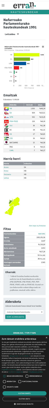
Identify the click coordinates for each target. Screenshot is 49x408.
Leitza (6, 178)
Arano (6, 167)
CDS (11, 138)
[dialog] (24, 371)
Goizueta (7, 174)
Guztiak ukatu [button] (24, 399)
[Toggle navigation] (3, 5)
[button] (24, 404)
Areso (6, 171)
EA (11, 113)
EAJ (11, 125)
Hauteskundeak (24, 12)
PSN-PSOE (14, 121)
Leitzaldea (11, 34)
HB (11, 108)
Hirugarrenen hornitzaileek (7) (20, 356)
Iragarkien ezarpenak (9, 370)
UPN (11, 117)
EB (11, 134)
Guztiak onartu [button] (24, 393)
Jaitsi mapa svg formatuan (37, 225)
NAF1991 (41, 234)
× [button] (46, 338)
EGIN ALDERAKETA (15, 317)
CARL (12, 150)
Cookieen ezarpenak (15, 372)
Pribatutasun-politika (36, 372)
